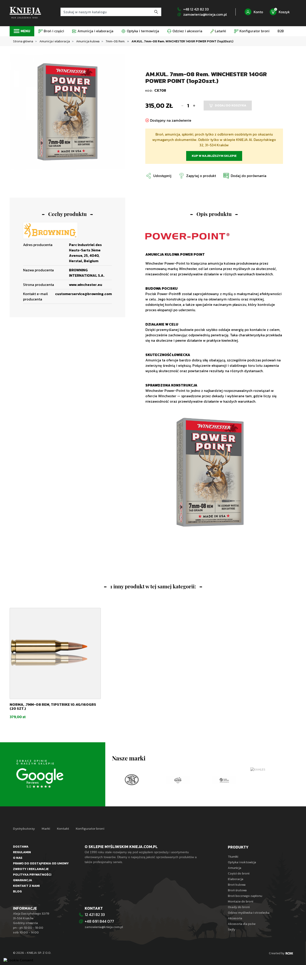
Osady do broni (239, 907)
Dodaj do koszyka (230, 105)
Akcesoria (235, 918)
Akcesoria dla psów (241, 924)
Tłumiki (233, 856)
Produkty (238, 847)
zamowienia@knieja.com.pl (205, 14)
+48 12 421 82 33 (196, 9)
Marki (46, 828)
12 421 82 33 (95, 915)
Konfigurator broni (90, 828)
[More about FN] (131, 779)
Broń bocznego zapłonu (245, 896)
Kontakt (63, 828)
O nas (17, 857)
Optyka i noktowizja (242, 862)
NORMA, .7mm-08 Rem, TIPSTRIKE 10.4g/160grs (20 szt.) (53, 706)
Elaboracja (235, 879)
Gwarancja (22, 880)
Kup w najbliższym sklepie (214, 155)
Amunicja (234, 868)
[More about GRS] (178, 779)
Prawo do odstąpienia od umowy (41, 863)
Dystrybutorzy (24, 828)
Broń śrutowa (237, 890)
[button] (244, 176)
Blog (17, 891)
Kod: (149, 91)
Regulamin (22, 852)
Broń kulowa (237, 884)
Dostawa (20, 846)
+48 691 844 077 (100, 921)
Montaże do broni (240, 901)
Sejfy (231, 929)
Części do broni (238, 873)
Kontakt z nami (26, 885)
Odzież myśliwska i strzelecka (248, 912)
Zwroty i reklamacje (31, 869)
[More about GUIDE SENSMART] (224, 779)
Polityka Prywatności (32, 874)
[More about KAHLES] (270, 770)
